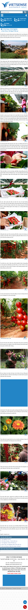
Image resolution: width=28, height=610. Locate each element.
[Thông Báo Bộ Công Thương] (8, 585)
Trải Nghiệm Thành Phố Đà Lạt (9, 542)
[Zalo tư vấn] (25, 602)
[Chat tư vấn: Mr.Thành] (5, 25)
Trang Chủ (14, 5)
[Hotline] (25, 607)
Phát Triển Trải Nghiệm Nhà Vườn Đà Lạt (11, 544)
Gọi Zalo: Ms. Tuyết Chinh (16, 19)
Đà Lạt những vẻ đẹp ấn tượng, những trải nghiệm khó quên (12, 546)
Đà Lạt (18, 61)
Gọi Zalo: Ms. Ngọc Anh (2, 19)
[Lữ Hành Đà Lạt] (1, 29)
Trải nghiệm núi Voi (6, 539)
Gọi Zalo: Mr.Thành (2, 24)
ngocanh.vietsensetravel (5, 20)
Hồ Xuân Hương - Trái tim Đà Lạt (9, 541)
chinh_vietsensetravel (18, 20)
